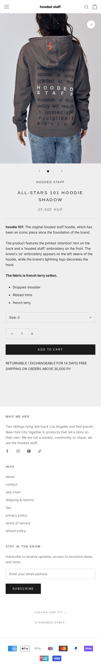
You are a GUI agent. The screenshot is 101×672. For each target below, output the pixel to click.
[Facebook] (7, 450)
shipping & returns (20, 500)
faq (8, 508)
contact (11, 484)
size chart (13, 492)
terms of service (18, 523)
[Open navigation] (6, 7)
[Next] (61, 171)
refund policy (16, 531)
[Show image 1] (48, 171)
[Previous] (39, 171)
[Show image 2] (53, 171)
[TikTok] (39, 450)
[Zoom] (91, 24)
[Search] (86, 7)
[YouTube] (29, 450)
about (10, 477)
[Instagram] (18, 450)
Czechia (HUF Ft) (48, 612)
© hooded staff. (50, 622)
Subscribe (23, 588)
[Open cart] (95, 6)
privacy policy (16, 515)
